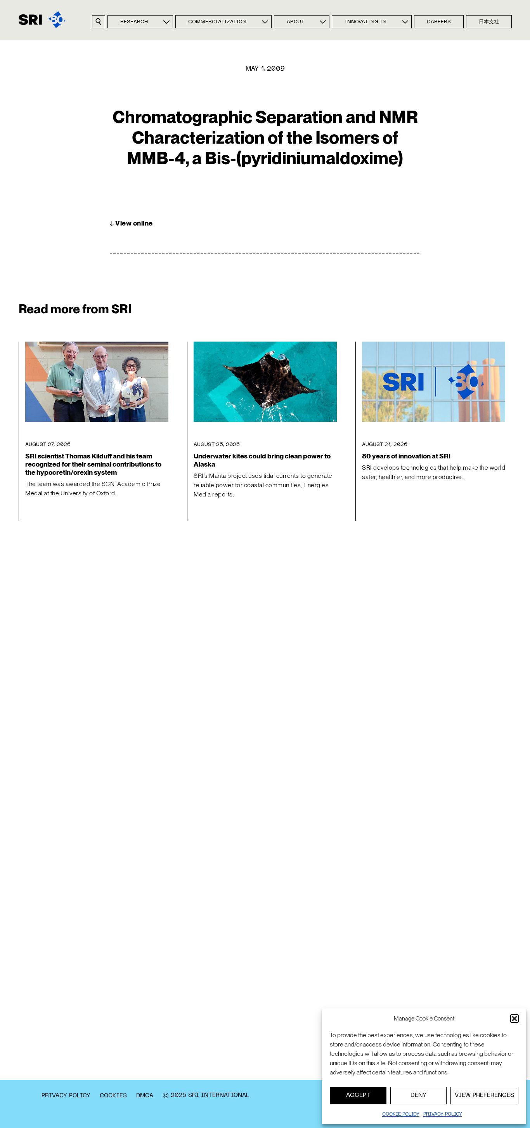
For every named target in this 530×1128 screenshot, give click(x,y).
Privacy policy (442, 1114)
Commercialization (217, 22)
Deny (418, 1095)
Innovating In (365, 22)
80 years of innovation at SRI (406, 456)
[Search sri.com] (98, 22)
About (295, 22)
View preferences (484, 1095)
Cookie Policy (400, 1114)
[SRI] (42, 19)
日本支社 (489, 22)
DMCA (144, 1095)
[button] (514, 1018)
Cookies (113, 1095)
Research (134, 22)
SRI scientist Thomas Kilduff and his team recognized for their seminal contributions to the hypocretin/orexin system (93, 464)
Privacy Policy (66, 1095)
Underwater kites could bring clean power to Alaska (262, 460)
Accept (358, 1095)
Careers (439, 22)
